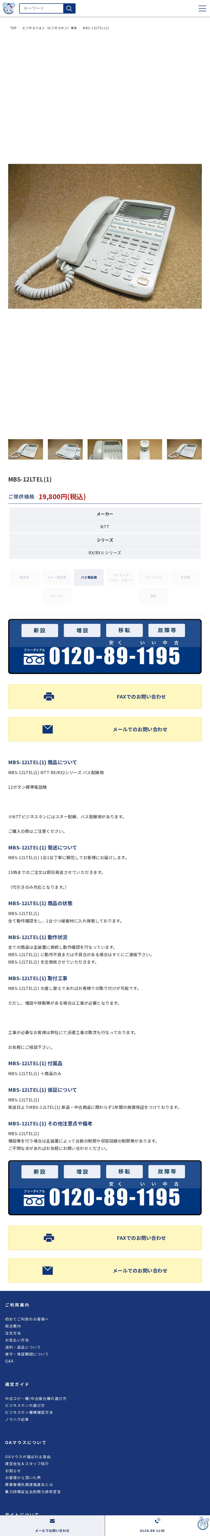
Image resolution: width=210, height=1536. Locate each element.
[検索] (69, 8)
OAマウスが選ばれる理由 (28, 1456)
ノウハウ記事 (17, 1419)
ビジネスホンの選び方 (25, 1405)
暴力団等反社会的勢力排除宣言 (33, 1491)
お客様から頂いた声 (23, 1477)
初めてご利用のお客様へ (27, 1319)
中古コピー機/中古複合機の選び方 (36, 1398)
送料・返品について (23, 1347)
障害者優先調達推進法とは (29, 1484)
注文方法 (13, 1333)
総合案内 (13, 1325)
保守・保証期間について (27, 1354)
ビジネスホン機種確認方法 (29, 1412)
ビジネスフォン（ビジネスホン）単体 (50, 28)
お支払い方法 (17, 1339)
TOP (13, 28)
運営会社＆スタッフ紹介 (27, 1463)
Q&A (9, 1360)
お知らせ (13, 1470)
